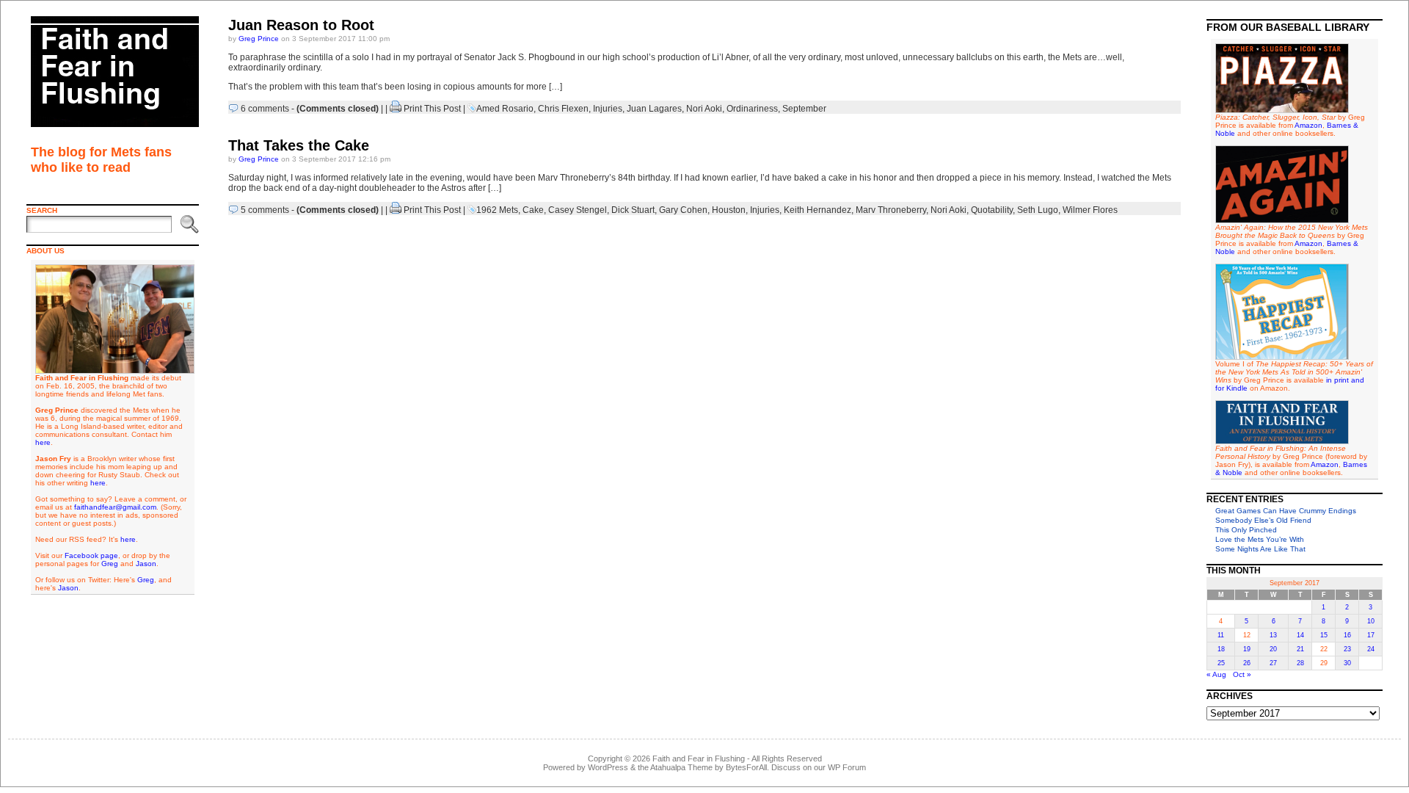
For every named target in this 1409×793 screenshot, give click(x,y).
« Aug (1216, 674)
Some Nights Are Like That (1260, 549)
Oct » (1242, 674)
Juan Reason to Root (301, 25)
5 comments (265, 210)
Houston (729, 210)
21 (1300, 649)
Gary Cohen (683, 210)
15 (1324, 635)
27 (1273, 663)
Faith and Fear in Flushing (698, 758)
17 (1371, 635)
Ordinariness (752, 109)
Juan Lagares (654, 109)
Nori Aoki (704, 109)
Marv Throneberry (891, 210)
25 (1221, 663)
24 (1371, 649)
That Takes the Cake (298, 145)
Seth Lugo (1037, 210)
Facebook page (91, 555)
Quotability (992, 210)
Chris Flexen (563, 109)
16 (1347, 635)
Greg (109, 564)
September (804, 109)
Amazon (1308, 125)
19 (1246, 649)
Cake (533, 210)
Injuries (607, 109)
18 (1221, 649)
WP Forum (847, 767)
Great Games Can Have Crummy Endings (1285, 511)
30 (1347, 663)
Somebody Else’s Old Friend (1263, 520)
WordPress (608, 767)
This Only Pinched (1246, 530)
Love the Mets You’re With (1259, 539)
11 (1220, 635)
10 (1371, 621)
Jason (146, 564)
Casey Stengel (577, 210)
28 (1300, 663)
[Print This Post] (395, 109)
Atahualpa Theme (681, 767)
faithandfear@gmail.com (115, 507)
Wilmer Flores (1090, 210)
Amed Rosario (505, 109)
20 (1273, 649)
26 (1246, 663)
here (43, 442)
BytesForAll (746, 767)
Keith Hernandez (817, 210)
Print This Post (432, 109)
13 (1273, 635)
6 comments (265, 109)
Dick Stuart (633, 210)
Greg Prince (259, 39)
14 (1300, 635)
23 (1347, 649)
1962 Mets (497, 210)
